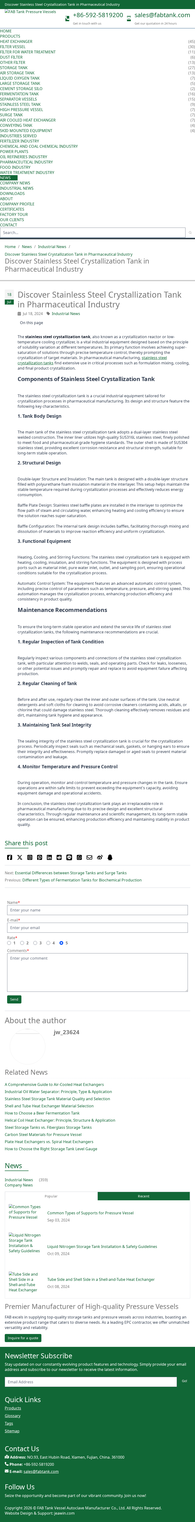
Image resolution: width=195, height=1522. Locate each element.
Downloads (12, 193)
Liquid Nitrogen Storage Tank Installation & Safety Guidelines (102, 1246)
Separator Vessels (18, 99)
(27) (191, 67)
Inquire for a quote (23, 1338)
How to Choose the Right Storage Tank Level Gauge (51, 1148)
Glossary (12, 1415)
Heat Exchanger (16, 41)
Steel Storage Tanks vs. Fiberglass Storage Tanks (48, 1127)
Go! (184, 1381)
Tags (9, 1423)
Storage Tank (14, 67)
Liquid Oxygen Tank (20, 78)
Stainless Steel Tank (20, 104)
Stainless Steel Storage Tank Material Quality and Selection (57, 1098)
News (6, 177)
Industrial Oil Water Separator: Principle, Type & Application (58, 1091)
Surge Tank (11, 114)
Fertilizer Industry (19, 141)
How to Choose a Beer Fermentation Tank (42, 1113)
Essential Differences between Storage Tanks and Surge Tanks (71, 873)
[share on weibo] (100, 857)
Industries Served (18, 135)
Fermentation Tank (19, 94)
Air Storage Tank (17, 73)
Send (14, 999)
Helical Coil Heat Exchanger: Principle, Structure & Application (60, 1120)
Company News (15, 183)
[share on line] (69, 857)
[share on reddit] (59, 857)
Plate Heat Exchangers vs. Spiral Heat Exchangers (49, 1141)
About (7, 198)
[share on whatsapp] (79, 857)
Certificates (12, 209)
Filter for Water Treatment (28, 52)
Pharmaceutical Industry (26, 162)
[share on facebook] (9, 857)
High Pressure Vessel (21, 109)
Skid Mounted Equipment (26, 130)
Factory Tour (14, 214)
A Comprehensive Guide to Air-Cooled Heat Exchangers (54, 1084)
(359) (43, 1179)
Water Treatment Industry (27, 172)
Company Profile (17, 204)
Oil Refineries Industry (23, 156)
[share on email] (89, 857)
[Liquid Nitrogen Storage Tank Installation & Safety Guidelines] (26, 1250)
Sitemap (12, 1431)
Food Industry (15, 167)
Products (10, 36)
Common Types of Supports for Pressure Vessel (90, 1213)
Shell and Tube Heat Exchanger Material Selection (49, 1106)
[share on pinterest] (39, 857)
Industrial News (17, 188)
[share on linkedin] (49, 857)
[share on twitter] (20, 857)
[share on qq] (109, 857)
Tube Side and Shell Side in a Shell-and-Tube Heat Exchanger (101, 1279)
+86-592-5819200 (98, 15)
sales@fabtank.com (162, 15)
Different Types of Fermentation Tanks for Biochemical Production (82, 880)
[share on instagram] (29, 857)
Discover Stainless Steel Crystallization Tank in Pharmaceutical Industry (68, 254)
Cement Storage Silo (21, 88)
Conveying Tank (16, 125)
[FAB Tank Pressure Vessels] (31, 18)
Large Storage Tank (20, 83)
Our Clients (12, 219)
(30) (191, 46)
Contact (8, 225)
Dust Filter (11, 57)
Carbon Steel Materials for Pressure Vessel (43, 1134)
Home (6, 31)
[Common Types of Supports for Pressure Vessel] (26, 1216)
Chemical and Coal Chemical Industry (39, 146)
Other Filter (12, 62)
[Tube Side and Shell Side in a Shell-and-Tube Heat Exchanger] (26, 1283)
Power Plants (14, 151)
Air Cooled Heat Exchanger (28, 120)
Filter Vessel (12, 46)
